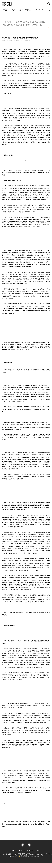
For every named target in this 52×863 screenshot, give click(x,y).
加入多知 (22, 850)
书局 (13, 9)
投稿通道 (30, 850)
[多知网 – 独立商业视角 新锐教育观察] (7, 4)
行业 (4, 9)
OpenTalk (40, 9)
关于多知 (14, 850)
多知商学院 (25, 9)
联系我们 (38, 850)
